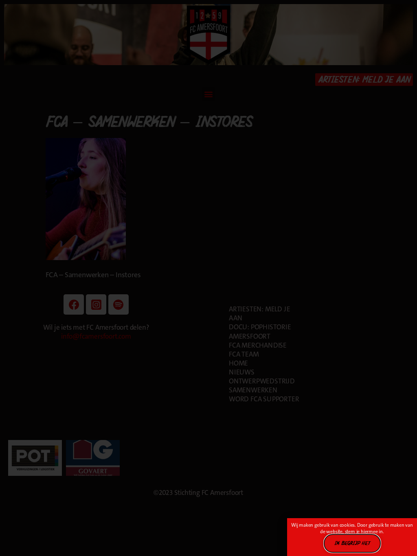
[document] (208, 278)
